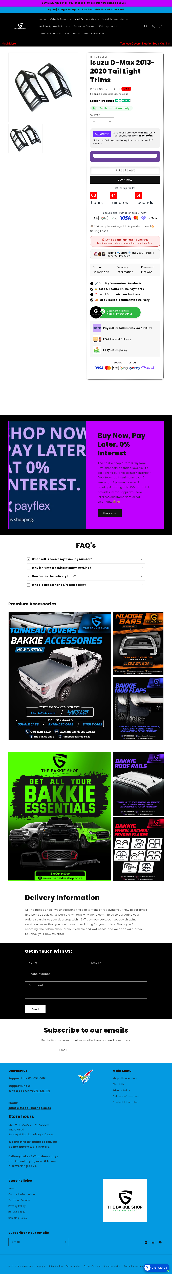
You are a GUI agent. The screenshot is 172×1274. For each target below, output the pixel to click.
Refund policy (56, 1266)
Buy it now (125, 179)
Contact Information (126, 1102)
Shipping (95, 93)
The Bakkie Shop (25, 1266)
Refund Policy (17, 1212)
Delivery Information (126, 1096)
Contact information (134, 1266)
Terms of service (92, 1266)
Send (35, 1009)
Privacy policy (73, 1266)
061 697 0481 (37, 1078)
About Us (118, 1084)
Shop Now (110, 513)
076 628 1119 (41, 1091)
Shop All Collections (125, 1078)
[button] (60, 19)
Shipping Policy (17, 1218)
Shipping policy (112, 1266)
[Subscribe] (112, 1050)
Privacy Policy (121, 1090)
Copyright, (40, 1266)
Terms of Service (19, 1200)
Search (12, 1188)
